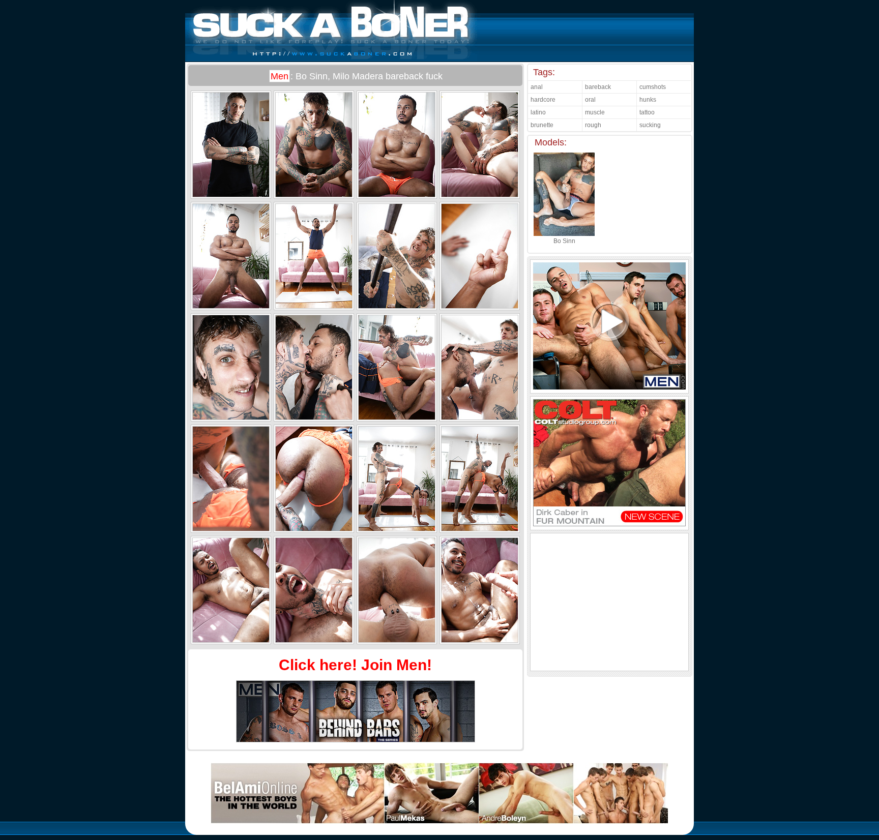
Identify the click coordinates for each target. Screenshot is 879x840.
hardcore (543, 99)
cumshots (652, 87)
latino (538, 112)
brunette (542, 125)
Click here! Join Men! (355, 664)
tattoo (647, 112)
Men (279, 76)
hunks (647, 99)
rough (593, 125)
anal (537, 87)
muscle (595, 112)
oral (590, 99)
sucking (650, 125)
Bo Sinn (564, 241)
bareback (598, 87)
